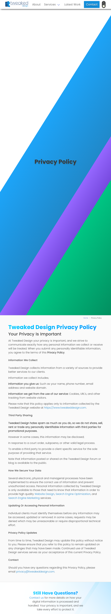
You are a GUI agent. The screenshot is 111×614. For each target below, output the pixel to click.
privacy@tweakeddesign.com (35, 571)
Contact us (36, 598)
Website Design (44, 494)
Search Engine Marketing (24, 498)
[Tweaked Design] (17, 4)
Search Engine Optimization (73, 494)
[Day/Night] (104, 4)
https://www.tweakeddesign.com (65, 408)
